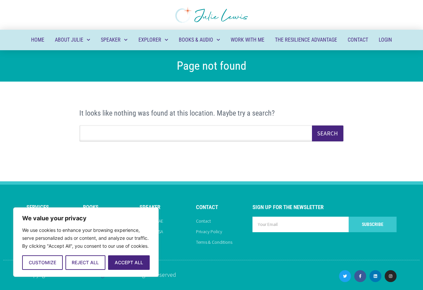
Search (327, 133)
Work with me (247, 40)
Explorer (149, 40)
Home (37, 40)
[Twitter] (345, 276)
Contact (358, 40)
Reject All (85, 262)
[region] (86, 242)
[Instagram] (391, 276)
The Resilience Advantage (306, 40)
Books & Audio (196, 40)
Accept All (129, 262)
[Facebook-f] (360, 276)
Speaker (111, 40)
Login (385, 40)
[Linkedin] (375, 276)
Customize (42, 262)
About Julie (69, 40)
